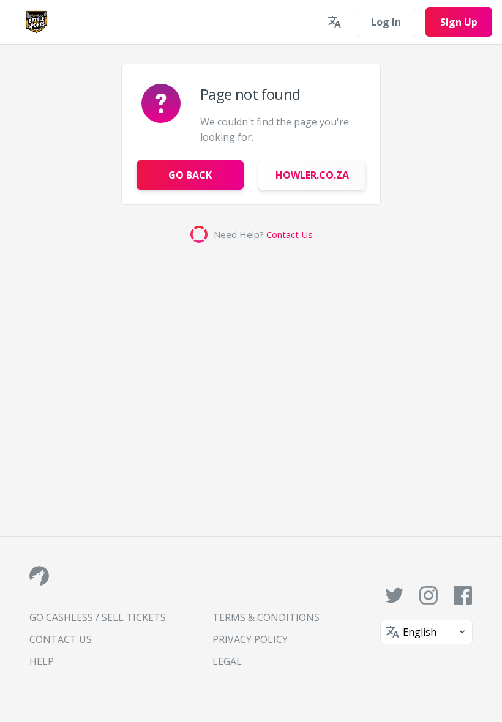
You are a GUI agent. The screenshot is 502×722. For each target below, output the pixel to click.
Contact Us (289, 234)
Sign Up (459, 22)
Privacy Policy (250, 639)
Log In (386, 22)
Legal (227, 661)
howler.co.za (312, 175)
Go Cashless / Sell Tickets (97, 617)
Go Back (190, 175)
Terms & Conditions (266, 617)
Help (41, 661)
